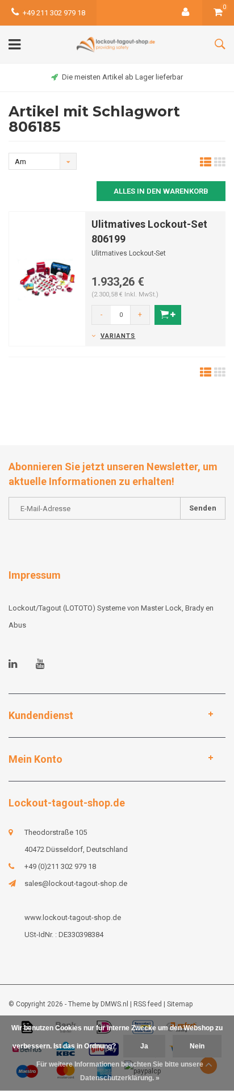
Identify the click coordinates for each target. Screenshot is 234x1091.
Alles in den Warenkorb (161, 191)
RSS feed (147, 1004)
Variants (118, 336)
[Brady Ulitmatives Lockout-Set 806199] (47, 278)
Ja (144, 1046)
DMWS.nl (114, 1004)
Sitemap (180, 1004)
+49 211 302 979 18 (54, 13)
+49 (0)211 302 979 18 (60, 866)
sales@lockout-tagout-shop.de (75, 883)
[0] (218, 13)
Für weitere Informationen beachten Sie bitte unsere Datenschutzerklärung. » (119, 1071)
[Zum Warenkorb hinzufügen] (167, 315)
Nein (197, 1046)
